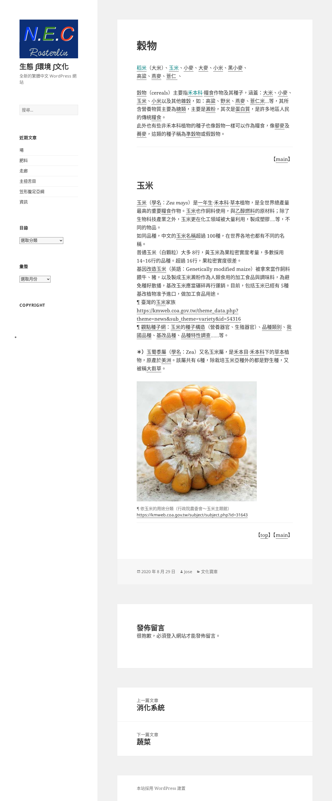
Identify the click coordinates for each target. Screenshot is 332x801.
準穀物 (193, 134)
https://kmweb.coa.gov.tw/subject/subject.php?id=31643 (192, 515)
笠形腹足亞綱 (31, 191)
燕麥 (156, 76)
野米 (225, 101)
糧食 (209, 92)
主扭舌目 (27, 181)
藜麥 (280, 125)
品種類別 (272, 327)
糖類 (181, 109)
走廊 (23, 171)
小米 (218, 68)
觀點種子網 (153, 327)
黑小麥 (235, 68)
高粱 (142, 76)
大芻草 (154, 368)
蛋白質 (242, 109)
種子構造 (195, 327)
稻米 (142, 68)
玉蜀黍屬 (156, 352)
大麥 (203, 68)
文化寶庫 (209, 571)
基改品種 (166, 335)
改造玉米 (156, 269)
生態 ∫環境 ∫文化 (44, 66)
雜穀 (186, 101)
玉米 (174, 68)
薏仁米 (257, 101)
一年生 (205, 202)
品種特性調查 (196, 335)
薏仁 (171, 76)
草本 (235, 202)
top (264, 535)
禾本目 (241, 352)
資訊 (23, 202)
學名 (156, 202)
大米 (268, 92)
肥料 (23, 160)
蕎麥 (142, 134)
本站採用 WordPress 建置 (161, 788)
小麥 (188, 68)
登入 (171, 636)
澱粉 (211, 109)
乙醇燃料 (245, 211)
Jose (188, 571)
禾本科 (195, 92)
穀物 (142, 92)
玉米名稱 (186, 236)
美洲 (166, 360)
